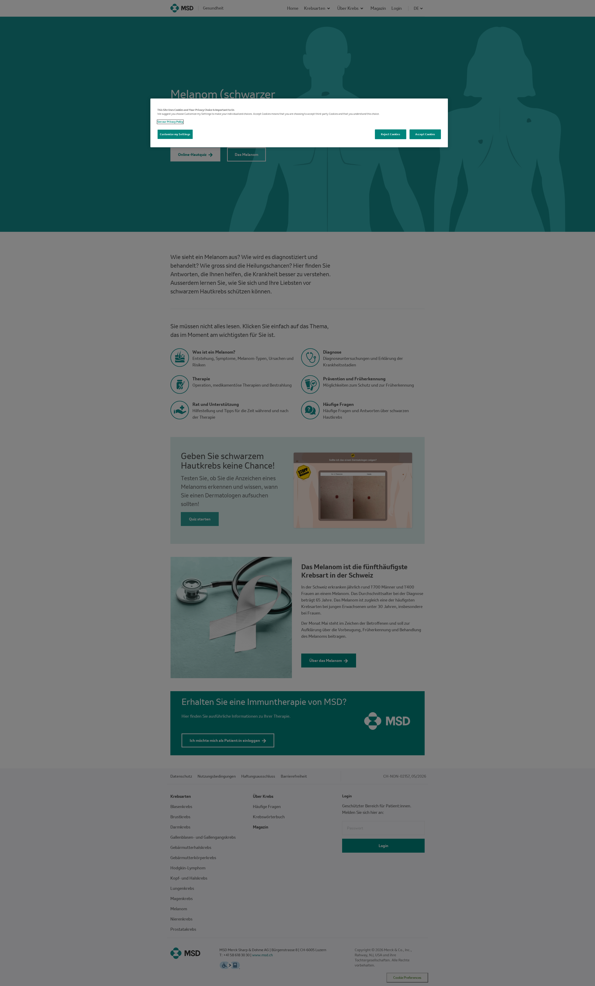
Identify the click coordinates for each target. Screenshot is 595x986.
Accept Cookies (425, 134)
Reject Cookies (390, 134)
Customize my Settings (175, 134)
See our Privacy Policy (170, 122)
